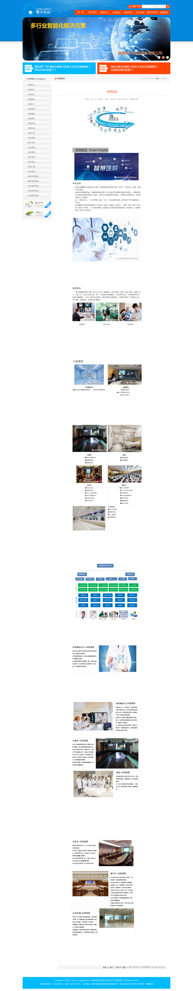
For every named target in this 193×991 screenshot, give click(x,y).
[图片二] (163, 57)
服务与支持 (152, 12)
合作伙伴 (140, 12)
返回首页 (161, 967)
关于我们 (92, 12)
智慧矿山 (31, 85)
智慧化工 (31, 94)
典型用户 (128, 12)
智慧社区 (31, 128)
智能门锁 (31, 167)
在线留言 (164, 12)
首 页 (81, 12)
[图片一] (159, 57)
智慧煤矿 (31, 118)
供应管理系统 (33, 191)
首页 (157, 78)
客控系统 (31, 152)
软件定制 (31, 171)
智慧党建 (31, 138)
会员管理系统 (33, 195)
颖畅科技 (149, 984)
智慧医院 (31, 109)
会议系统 (31, 147)
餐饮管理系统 (33, 181)
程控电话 (31, 162)
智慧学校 (31, 123)
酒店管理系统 (33, 176)
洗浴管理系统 (33, 186)
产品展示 (116, 12)
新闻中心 (104, 12)
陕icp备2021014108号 (128, 984)
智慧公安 (31, 133)
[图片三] (167, 57)
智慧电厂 (31, 90)
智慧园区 (31, 99)
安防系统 (31, 157)
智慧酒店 (31, 114)
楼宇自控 (31, 143)
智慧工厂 (31, 104)
